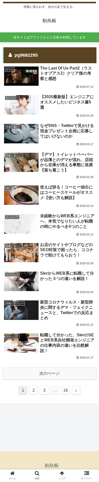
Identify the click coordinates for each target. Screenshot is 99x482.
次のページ (49, 373)
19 (65, 390)
